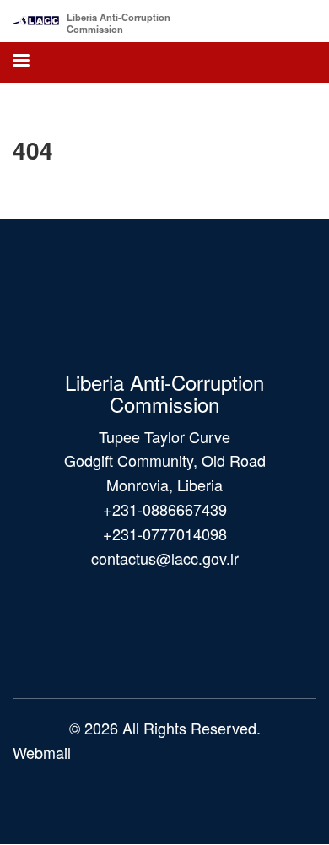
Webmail (42, 752)
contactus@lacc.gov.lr (165, 558)
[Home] (36, 16)
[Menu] (20, 62)
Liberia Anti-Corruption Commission (118, 22)
